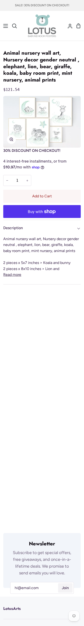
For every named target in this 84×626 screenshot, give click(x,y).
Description (13, 228)
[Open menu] (4, 25)
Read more (12, 274)
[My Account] (68, 26)
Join (65, 588)
